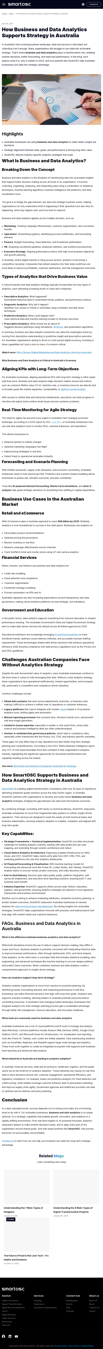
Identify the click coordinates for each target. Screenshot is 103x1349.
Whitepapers (72, 1300)
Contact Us (94, 4)
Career (92, 1311)
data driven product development (34, 906)
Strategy (38, 1300)
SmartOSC (8, 788)
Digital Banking (9, 1314)
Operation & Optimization (45, 1307)
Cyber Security (9, 1318)
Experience (39, 1304)
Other (10, 1219)
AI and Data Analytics (67, 634)
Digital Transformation (12, 1304)
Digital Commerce (10, 1300)
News (91, 1304)
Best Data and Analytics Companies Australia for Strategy (45, 766)
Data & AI (6, 1325)
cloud (63, 709)
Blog (68, 1307)
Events (69, 1304)
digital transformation (73, 389)
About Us (93, 1300)
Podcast (70, 1311)
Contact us (8, 1141)
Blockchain (7, 1321)
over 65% (57, 422)
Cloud (4, 1311)
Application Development (13, 1307)
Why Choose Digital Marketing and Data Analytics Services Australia (53, 352)
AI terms (58, 327)
